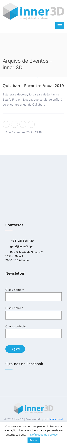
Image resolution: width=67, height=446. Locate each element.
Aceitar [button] (34, 440)
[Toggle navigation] (59, 25)
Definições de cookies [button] (44, 434)
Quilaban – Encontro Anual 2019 (33, 85)
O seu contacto (15, 326)
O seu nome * (14, 289)
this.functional (55, 419)
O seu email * (14, 308)
